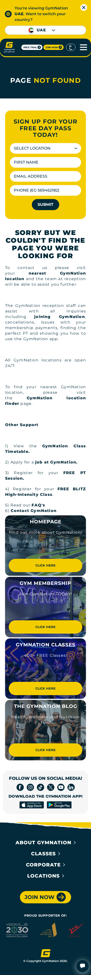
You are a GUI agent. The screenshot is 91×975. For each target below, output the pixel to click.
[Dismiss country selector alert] (83, 7)
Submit (45, 204)
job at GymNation (55, 462)
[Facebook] (20, 787)
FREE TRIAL (30, 47)
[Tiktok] (40, 787)
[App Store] (31, 805)
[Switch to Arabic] (70, 47)
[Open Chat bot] (82, 966)
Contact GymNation (34, 510)
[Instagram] (30, 787)
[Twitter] (50, 787)
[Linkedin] (71, 787)
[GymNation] (9, 47)
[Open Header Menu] (81, 47)
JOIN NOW (51, 47)
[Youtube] (61, 787)
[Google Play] (59, 805)
